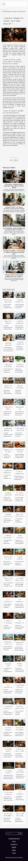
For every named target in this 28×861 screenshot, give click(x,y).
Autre (7, 10)
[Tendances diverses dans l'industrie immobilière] (19, 701)
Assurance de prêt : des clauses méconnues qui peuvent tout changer (14, 207)
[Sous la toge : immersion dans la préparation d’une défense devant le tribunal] (14, 176)
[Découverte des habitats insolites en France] (19, 722)
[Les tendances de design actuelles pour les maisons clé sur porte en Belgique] (19, 616)
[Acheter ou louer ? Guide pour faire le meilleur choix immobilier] (19, 744)
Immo (14, 850)
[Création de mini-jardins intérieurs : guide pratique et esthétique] (19, 359)
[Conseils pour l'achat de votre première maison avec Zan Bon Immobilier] (19, 680)
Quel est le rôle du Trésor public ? (19, 516)
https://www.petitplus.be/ (16, 78)
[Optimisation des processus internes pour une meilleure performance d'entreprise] (19, 402)
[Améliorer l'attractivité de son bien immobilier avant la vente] (8, 488)
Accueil (2, 10)
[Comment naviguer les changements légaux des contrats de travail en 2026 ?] (19, 316)
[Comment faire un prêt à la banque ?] (8, 530)
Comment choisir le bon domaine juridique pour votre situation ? (14, 275)
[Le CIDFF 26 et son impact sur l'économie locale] (8, 616)
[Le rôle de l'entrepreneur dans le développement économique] (19, 466)
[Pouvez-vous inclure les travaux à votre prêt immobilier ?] (8, 573)
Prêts (14, 842)
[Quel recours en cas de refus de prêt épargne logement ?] (8, 552)
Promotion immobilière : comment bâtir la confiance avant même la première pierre (14, 252)
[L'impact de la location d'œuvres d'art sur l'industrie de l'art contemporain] (8, 444)
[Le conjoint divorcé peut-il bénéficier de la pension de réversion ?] (19, 573)
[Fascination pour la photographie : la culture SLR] (8, 744)
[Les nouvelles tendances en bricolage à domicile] (8, 701)
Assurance (14, 844)
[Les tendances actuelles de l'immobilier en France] (20, 787)
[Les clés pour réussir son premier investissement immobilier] (8, 787)
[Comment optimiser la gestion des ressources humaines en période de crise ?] (20, 337)
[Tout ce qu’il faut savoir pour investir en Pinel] (19, 808)
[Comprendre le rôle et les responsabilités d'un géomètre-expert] (19, 637)
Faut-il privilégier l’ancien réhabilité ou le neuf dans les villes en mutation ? (14, 229)
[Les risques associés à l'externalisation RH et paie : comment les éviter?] (8, 765)
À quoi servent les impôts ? (19, 538)
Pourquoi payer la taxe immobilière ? (8, 516)
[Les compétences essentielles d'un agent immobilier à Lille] (19, 594)
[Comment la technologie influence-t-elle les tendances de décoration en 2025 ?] (8, 359)
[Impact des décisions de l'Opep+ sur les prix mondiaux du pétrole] (8, 380)
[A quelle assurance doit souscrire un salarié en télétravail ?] (19, 552)
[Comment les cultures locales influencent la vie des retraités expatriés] (8, 402)
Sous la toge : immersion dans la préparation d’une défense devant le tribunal (14, 186)
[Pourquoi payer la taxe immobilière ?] (8, 509)
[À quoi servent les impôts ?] (19, 530)
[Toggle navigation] (3, 4)
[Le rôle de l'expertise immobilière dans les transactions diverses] (8, 722)
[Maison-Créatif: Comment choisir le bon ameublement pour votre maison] (19, 658)
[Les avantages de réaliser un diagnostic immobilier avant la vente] (8, 594)
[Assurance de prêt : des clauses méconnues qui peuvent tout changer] (14, 199)
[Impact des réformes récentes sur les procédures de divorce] (8, 316)
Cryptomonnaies (14, 839)
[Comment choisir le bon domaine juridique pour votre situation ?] (14, 267)
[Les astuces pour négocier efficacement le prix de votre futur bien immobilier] (19, 488)
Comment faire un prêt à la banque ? (8, 538)
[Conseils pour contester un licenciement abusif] (19, 423)
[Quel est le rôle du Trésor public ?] (19, 509)
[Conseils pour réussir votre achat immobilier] (20, 765)
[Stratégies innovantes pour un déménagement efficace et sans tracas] (9, 338)
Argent (14, 847)
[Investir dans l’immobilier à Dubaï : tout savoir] (8, 808)
